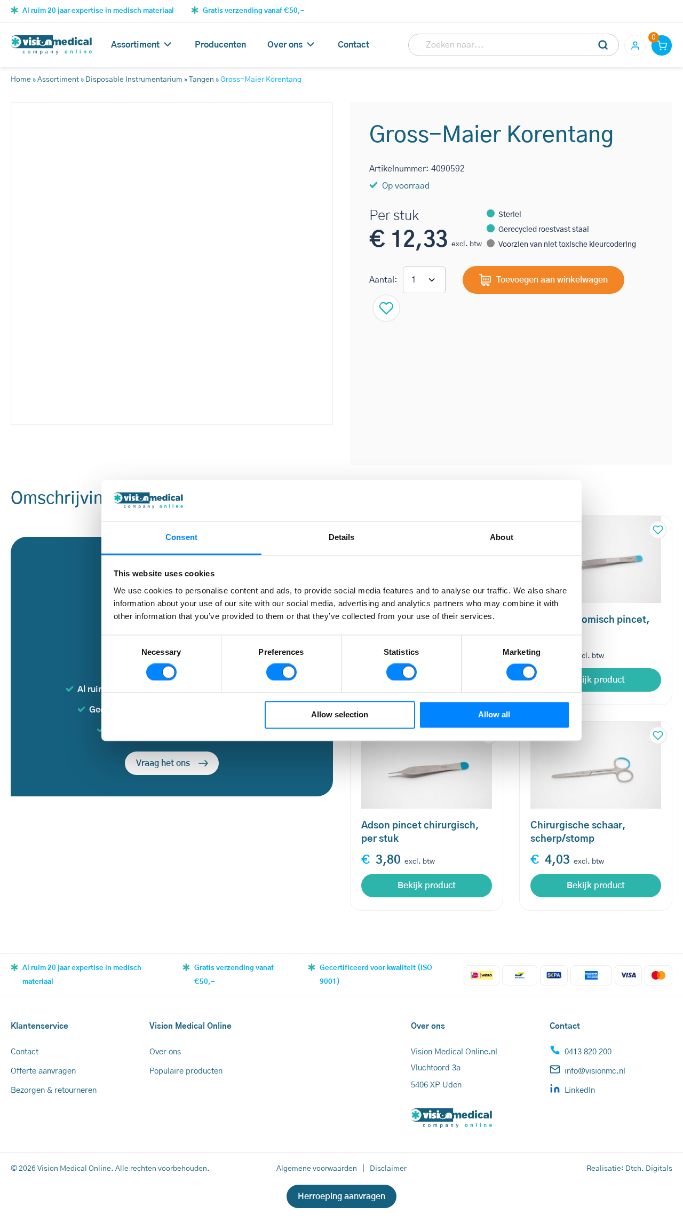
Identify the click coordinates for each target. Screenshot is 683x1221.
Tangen (201, 79)
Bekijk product (596, 680)
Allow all (494, 714)
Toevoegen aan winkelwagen (552, 280)
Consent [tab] (181, 537)
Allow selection (339, 714)
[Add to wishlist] (386, 308)
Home (21, 79)
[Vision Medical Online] (51, 44)
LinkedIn (580, 1090)
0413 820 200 (588, 1052)
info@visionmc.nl (595, 1071)
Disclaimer (388, 1168)
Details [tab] (342, 537)
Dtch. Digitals (648, 1168)
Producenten (220, 45)
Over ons (285, 45)
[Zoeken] (603, 45)
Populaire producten (186, 1071)
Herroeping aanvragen (341, 1196)
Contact (353, 45)
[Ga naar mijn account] (635, 45)
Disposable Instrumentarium (133, 79)
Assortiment (135, 45)
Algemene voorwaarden (316, 1168)
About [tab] (501, 537)
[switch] (281, 671)
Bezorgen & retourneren (54, 1090)
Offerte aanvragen (43, 1071)
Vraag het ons (163, 763)
